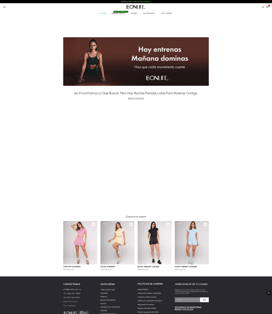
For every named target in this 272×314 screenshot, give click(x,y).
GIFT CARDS (166, 13)
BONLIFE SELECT (120, 13)
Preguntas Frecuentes (146, 304)
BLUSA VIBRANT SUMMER (148, 267)
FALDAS (103, 303)
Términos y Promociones (147, 297)
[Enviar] (204, 299)
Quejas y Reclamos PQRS (147, 308)
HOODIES (103, 310)
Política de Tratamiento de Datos (150, 301)
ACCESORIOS (149, 13)
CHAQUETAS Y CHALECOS (110, 307)
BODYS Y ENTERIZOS (107, 300)
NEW (104, 13)
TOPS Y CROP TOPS (107, 290)
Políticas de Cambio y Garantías (149, 293)
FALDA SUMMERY (107, 267)
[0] (267, 7)
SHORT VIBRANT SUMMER (186, 267)
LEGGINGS (104, 293)
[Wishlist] (94, 224)
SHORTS (103, 297)
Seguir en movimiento (136, 98)
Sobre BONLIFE (143, 289)
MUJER (134, 13)
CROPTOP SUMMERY (72, 267)
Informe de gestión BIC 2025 (148, 312)
